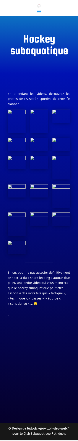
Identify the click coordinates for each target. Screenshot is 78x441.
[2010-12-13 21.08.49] (39, 162)
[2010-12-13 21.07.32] (17, 224)
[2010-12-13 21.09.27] (61, 167)
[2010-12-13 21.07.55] (17, 190)
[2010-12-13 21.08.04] (39, 190)
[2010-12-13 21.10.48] (61, 196)
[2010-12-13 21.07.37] (61, 116)
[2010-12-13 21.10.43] (39, 121)
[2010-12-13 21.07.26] (17, 144)
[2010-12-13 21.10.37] (17, 121)
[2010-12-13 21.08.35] (17, 162)
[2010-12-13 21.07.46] (17, 247)
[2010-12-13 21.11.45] (39, 144)
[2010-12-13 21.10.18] (39, 219)
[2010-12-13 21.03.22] (61, 219)
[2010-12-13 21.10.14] (61, 144)
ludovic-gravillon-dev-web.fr (48, 428)
